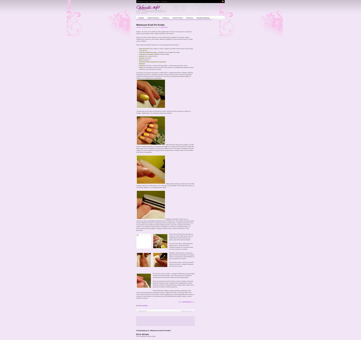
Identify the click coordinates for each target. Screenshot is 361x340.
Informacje (164, 2)
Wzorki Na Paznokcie (148, 7)
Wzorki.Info (140, 1)
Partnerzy (189, 18)
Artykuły (141, 18)
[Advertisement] (165, 321)
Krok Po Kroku (177, 18)
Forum (146, 1)
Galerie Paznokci (154, 2)
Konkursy (166, 18)
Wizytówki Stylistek (203, 18)
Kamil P (157, 27)
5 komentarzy (164, 27)
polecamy (145, 305)
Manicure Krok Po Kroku (150, 24)
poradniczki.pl (187, 302)
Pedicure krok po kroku (187, 311)
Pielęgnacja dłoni (142, 311)
